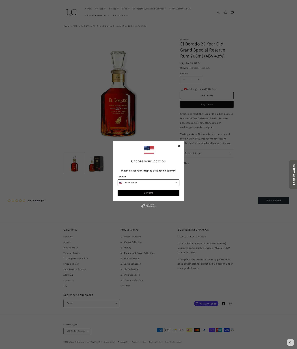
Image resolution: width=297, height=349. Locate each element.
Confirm (148, 192)
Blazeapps (151, 206)
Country (122, 176)
